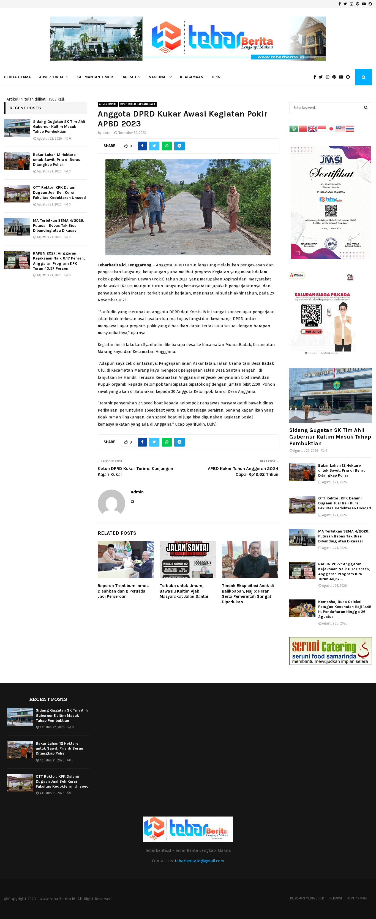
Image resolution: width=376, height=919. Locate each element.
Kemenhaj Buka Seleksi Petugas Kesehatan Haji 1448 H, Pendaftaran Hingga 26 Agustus (344, 609)
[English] (312, 128)
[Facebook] (316, 77)
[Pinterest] (335, 77)
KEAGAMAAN (191, 77)
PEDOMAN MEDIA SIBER (307, 898)
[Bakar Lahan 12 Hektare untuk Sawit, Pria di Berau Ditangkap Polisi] (17, 161)
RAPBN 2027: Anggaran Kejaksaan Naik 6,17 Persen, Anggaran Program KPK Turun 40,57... (344, 571)
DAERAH (128, 77)
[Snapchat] (349, 77)
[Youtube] (342, 77)
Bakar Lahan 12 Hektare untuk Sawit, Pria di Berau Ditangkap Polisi (56, 159)
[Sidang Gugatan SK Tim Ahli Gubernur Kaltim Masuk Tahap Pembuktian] (17, 128)
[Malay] (340, 128)
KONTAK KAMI (357, 898)
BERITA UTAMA (17, 77)
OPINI (217, 77)
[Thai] (350, 128)
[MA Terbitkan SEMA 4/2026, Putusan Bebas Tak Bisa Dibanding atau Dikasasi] (17, 227)
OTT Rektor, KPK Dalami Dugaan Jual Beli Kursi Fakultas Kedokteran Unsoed (59, 192)
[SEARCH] (366, 107)
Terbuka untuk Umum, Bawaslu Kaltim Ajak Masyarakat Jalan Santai (184, 591)
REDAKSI (335, 898)
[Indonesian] (322, 128)
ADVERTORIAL (51, 77)
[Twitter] (322, 77)
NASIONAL (158, 77)
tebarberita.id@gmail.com (199, 860)
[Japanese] (331, 128)
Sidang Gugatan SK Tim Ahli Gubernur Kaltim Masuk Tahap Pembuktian (59, 126)
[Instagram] (329, 77)
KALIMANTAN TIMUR (95, 77)
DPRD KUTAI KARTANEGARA (137, 104)
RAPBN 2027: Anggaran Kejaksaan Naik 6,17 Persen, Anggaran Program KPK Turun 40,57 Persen (59, 261)
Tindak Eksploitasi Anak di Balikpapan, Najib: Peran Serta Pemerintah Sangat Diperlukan (248, 593)
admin (106, 133)
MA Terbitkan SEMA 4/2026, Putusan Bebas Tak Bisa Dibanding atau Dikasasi (58, 225)
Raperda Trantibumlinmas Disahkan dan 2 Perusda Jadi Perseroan (123, 591)
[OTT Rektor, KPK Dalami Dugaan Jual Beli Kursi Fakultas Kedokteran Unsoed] (17, 193)
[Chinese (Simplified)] (303, 128)
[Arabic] (294, 128)
